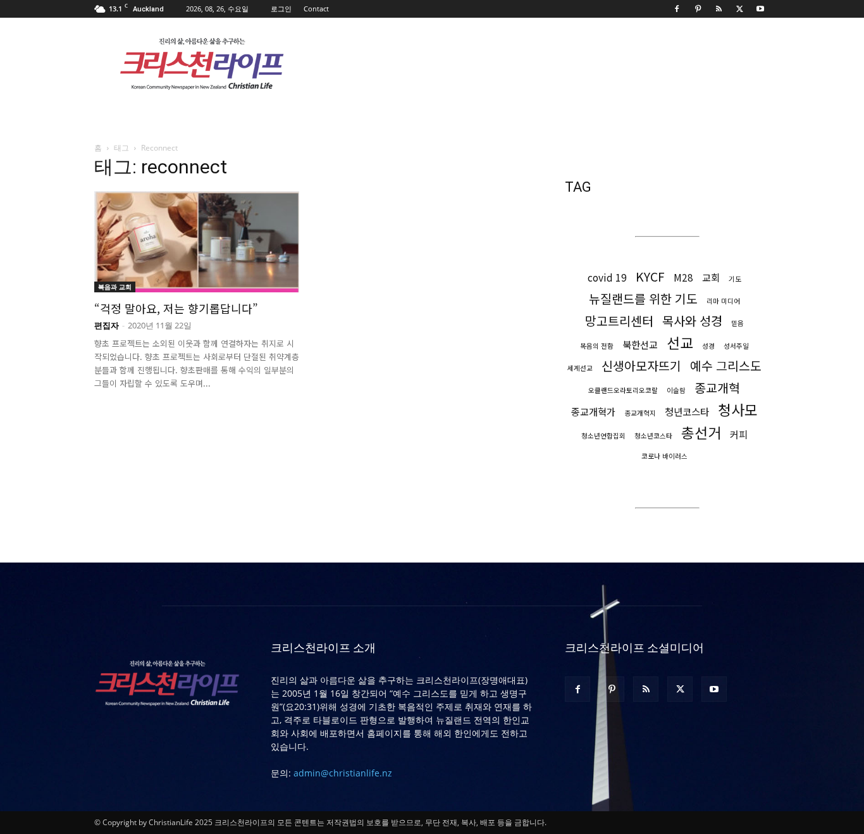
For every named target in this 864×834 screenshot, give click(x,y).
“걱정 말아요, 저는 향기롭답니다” (176, 308)
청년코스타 (687, 411)
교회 (711, 277)
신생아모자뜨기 (641, 365)
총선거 (701, 432)
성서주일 (736, 346)
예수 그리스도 (726, 365)
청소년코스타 (653, 435)
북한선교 (640, 344)
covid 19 (607, 277)
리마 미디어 (723, 301)
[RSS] (718, 9)
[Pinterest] (697, 9)
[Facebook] (676, 9)
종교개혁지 (640, 413)
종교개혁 (717, 387)
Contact (316, 8)
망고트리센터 (619, 320)
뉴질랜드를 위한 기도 (643, 298)
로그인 (281, 8)
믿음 (737, 323)
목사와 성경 (692, 320)
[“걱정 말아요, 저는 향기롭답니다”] (196, 241)
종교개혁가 (593, 411)
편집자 (106, 325)
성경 (708, 346)
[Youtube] (760, 9)
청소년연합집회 (603, 435)
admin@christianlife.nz (342, 773)
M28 (683, 277)
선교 (680, 342)
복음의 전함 (597, 346)
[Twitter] (739, 9)
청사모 (738, 409)
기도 (735, 278)
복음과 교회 (115, 286)
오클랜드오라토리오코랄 (623, 390)
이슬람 (676, 390)
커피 (739, 434)
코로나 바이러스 (664, 456)
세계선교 (580, 368)
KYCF (650, 276)
